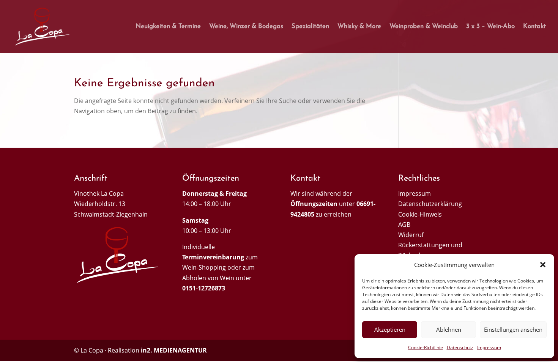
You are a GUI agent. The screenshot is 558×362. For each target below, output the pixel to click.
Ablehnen (448, 329)
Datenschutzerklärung (430, 204)
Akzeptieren (389, 329)
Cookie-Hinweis (420, 214)
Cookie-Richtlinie (425, 347)
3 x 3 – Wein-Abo (490, 27)
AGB (404, 224)
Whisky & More (359, 27)
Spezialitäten (310, 27)
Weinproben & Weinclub (423, 27)
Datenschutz (460, 347)
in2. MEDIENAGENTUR (174, 350)
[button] (543, 264)
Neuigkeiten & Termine (168, 27)
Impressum (489, 347)
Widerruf (411, 235)
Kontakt (534, 27)
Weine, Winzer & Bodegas (246, 27)
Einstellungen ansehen (513, 329)
